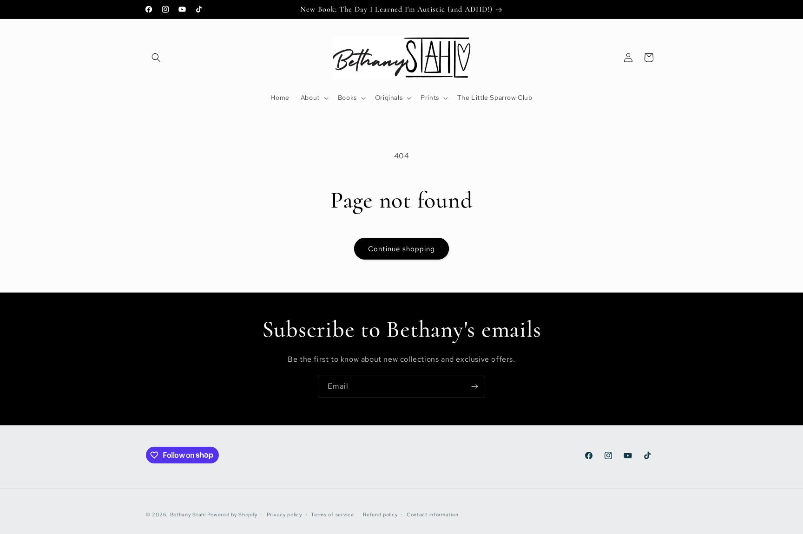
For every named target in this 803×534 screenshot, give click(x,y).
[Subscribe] (474, 386)
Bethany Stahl (188, 514)
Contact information (432, 514)
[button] (156, 57)
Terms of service (332, 514)
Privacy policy (284, 514)
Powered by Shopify (232, 514)
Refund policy (380, 514)
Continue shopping (401, 249)
